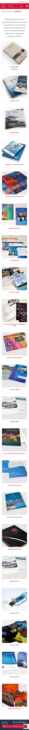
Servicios (10, 11)
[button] (14, 726)
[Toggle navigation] (27, 6)
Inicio (4, 11)
